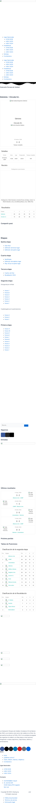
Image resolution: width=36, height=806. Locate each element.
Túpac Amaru (11, 606)
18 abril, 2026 (18, 527)
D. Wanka (10, 600)
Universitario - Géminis (18, 515)
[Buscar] (26, 426)
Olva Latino (11, 585)
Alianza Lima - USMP (18, 498)
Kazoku (10, 603)
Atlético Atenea (12, 569)
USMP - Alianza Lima (18, 506)
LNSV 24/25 (9, 41)
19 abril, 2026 (18, 518)
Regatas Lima (11, 572)
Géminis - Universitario (18, 532)
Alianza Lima (11, 556)
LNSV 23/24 (9, 43)
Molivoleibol (11, 609)
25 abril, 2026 (18, 509)
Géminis (3, 214)
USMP (9, 559)
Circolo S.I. (3, 216)
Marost (3, 794)
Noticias (6, 54)
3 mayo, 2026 (18, 492)
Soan (9, 579)
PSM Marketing (23, 792)
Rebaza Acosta (12, 582)
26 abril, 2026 (18, 501)
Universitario (11, 562)
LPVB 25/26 (9, 39)
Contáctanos (8, 56)
